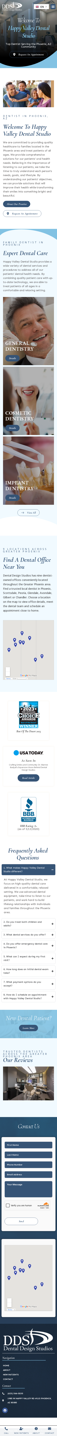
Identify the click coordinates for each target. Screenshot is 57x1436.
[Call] (6, 1428)
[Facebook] (5, 1410)
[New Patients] (21, 1428)
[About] (36, 1428)
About (36, 1433)
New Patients (21, 1433)
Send (21, 1221)
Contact (49, 1433)
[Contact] (49, 1428)
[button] (52, 6)
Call (6, 1433)
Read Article (28, 778)
